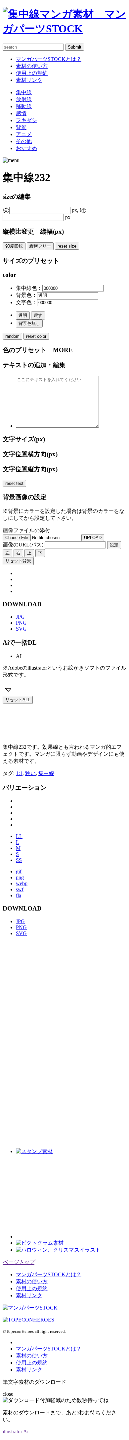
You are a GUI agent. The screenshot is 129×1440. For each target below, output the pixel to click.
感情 (21, 113)
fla (18, 895)
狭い (30, 773)
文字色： (26, 302)
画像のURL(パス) (23, 544)
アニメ (24, 134)
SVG (21, 629)
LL (19, 836)
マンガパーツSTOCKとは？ (48, 59)
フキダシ (26, 120)
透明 (23, 315)
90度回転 (14, 246)
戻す (38, 315)
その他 (24, 141)
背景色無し (29, 323)
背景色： (26, 295)
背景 (21, 127)
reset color (36, 336)
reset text (14, 483)
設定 (114, 544)
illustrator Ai (15, 1431)
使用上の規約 (32, 73)
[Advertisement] (55, 720)
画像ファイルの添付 (26, 530)
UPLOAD (93, 537)
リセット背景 (18, 560)
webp (21, 883)
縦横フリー (40, 246)
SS (19, 860)
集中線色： (29, 288)
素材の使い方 (32, 66)
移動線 (24, 106)
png (20, 877)
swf (19, 889)
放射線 (24, 99)
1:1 (19, 773)
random (12, 336)
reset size (67, 246)
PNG (21, 623)
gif (19, 871)
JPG (20, 617)
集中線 (24, 92)
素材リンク (29, 80)
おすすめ (26, 148)
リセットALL (17, 699)
